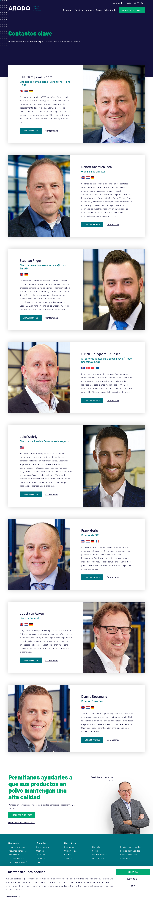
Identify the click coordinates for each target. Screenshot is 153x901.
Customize (132, 879)
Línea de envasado (16, 847)
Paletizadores (14, 854)
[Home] (24, 9)
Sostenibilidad (71, 850)
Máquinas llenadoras (17, 850)
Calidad (67, 854)
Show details (11, 896)
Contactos (69, 847)
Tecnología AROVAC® (17, 862)
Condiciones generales (130, 847)
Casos (99, 10)
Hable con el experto (22, 815)
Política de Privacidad (130, 850)
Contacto (127, 3)
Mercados (89, 10)
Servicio (79, 10)
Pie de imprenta (99, 854)
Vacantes (68, 858)
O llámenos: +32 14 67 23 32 (21, 822)
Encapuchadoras (16, 858)
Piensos (40, 862)
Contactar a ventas (131, 10)
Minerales (40, 854)
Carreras (116, 3)
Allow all (133, 872)
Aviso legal (125, 858)
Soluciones (68, 10)
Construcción (42, 847)
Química (40, 850)
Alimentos (41, 858)
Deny (133, 886)
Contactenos (51, 130)
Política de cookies (128, 854)
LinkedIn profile (30, 131)
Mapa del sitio (98, 858)
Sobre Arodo (110, 10)
